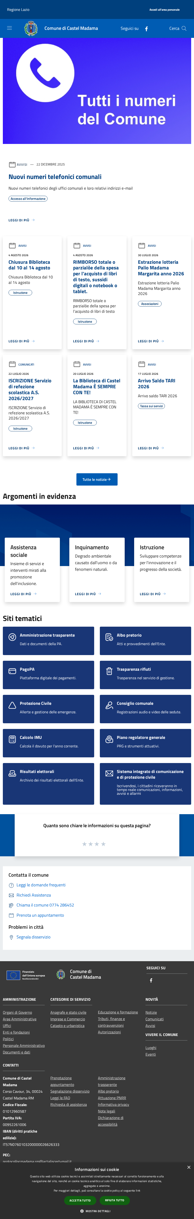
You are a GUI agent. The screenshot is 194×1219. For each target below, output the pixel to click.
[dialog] (97, 1190)
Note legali (106, 1111)
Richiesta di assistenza (68, 1104)
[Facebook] (144, 28)
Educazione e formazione (118, 1012)
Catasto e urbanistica (67, 1025)
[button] (97, 1211)
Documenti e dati (16, 1052)
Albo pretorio (108, 1091)
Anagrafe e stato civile (68, 1012)
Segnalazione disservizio (69, 1091)
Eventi (151, 1054)
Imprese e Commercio (67, 1019)
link (138, 1190)
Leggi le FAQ (60, 1098)
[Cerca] (184, 28)
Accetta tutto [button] (80, 1200)
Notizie (151, 1012)
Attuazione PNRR (112, 1098)
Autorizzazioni (109, 1032)
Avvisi (22, 164)
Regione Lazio (18, 9)
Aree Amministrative (19, 1019)
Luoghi (151, 1047)
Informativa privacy (113, 1104)
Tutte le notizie (95, 479)
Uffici (7, 1025)
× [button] (188, 1167)
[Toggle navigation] (9, 28)
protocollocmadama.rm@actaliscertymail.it (37, 1161)
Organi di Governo (17, 1012)
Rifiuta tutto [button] (114, 1200)
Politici (8, 1039)
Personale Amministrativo (24, 1045)
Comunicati (26, 364)
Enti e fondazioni (16, 1032)
